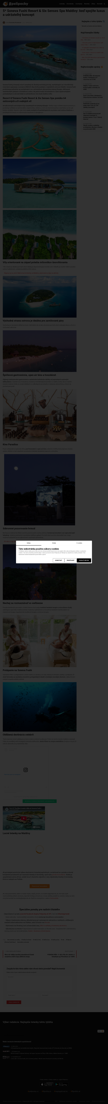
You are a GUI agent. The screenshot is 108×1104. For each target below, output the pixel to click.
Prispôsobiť (70, 560)
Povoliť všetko (84, 560)
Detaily (54, 543)
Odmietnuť (58, 560)
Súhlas (29, 543)
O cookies (79, 543)
